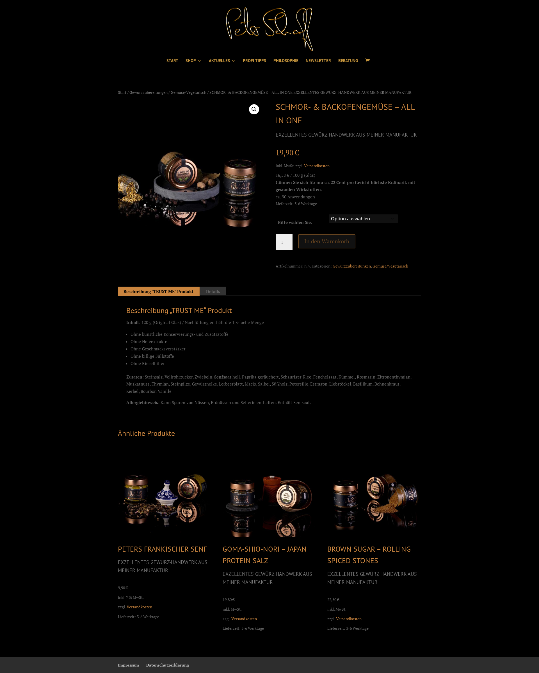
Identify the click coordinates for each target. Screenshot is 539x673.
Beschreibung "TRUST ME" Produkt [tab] (158, 291)
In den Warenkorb (326, 241)
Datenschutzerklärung (167, 665)
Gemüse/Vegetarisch (188, 92)
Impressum (128, 665)
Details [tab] (213, 291)
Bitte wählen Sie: (295, 222)
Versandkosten (317, 165)
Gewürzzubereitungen (148, 92)
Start (122, 92)
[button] (254, 109)
